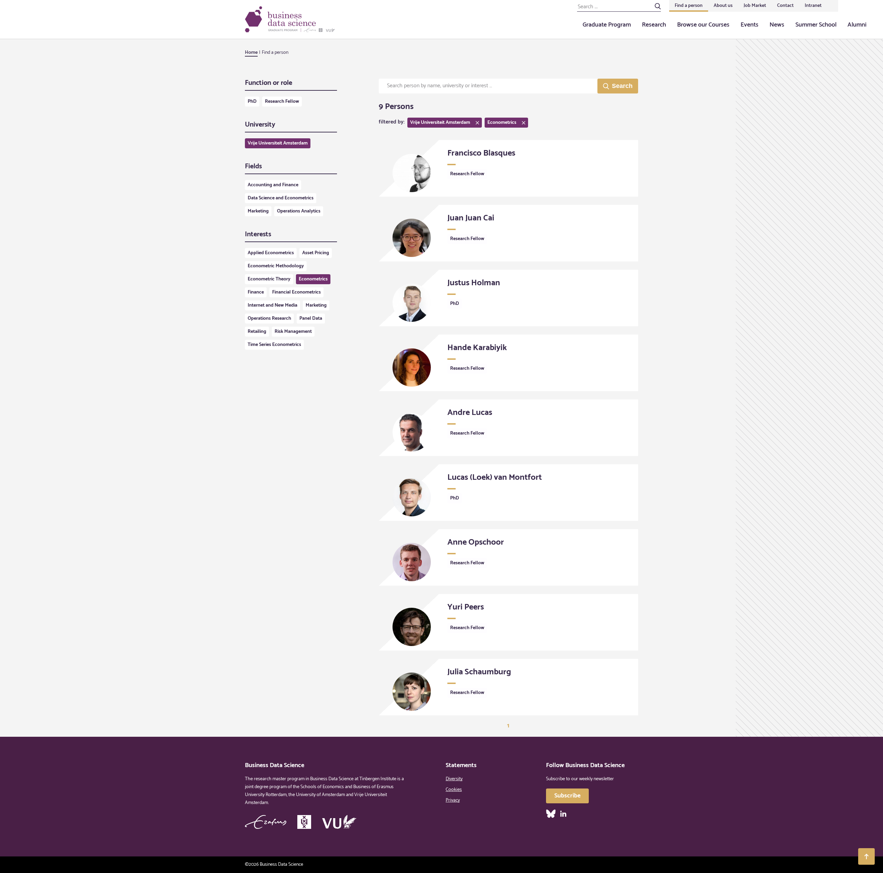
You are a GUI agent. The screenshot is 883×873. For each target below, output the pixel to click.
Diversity (454, 779)
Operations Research (269, 319)
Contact (785, 6)
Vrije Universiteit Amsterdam (278, 143)
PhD (252, 102)
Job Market (755, 6)
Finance (256, 292)
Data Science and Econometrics (281, 198)
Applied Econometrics (271, 253)
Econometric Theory (269, 279)
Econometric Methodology (276, 266)
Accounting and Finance (273, 185)
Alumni (856, 25)
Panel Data (310, 319)
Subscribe (567, 796)
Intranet (813, 6)
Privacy (453, 800)
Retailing (257, 332)
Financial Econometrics (296, 292)
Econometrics (313, 279)
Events (749, 25)
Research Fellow (282, 102)
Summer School (815, 25)
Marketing (258, 211)
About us (723, 6)
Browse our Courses (703, 25)
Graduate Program (607, 25)
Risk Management (293, 332)
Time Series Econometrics (274, 345)
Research (654, 25)
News (777, 25)
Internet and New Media (272, 305)
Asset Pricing (315, 253)
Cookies (454, 790)
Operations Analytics (298, 211)
